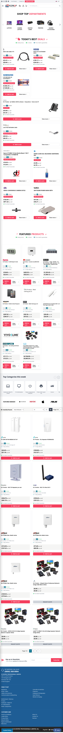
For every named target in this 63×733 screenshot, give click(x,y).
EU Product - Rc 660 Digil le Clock (10, 261)
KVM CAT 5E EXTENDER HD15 (39, 52)
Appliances (4, 689)
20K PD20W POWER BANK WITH (43, 190)
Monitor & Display (37, 697)
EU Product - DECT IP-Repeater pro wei (11, 487)
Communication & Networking (9, 695)
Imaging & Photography (39, 693)
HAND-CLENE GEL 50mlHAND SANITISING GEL (46, 154)
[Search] (59, 5)
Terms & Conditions (6, 714)
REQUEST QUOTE (47, 602)
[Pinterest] (8, 1)
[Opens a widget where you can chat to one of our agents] (57, 730)
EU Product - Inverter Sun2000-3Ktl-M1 (31, 262)
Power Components (6, 706)
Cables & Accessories (6, 693)
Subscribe (56, 660)
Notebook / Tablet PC (6, 702)
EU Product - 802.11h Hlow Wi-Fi (41, 487)
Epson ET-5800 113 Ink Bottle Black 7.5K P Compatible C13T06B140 (15, 154)
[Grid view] (50, 409)
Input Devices (36, 695)
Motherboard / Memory (7, 699)
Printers (3, 701)
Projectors (35, 691)
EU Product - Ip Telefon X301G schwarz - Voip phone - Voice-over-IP (21, 102)
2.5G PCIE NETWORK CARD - (10, 127)
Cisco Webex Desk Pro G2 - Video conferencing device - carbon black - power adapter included (31, 347)
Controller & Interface (38, 689)
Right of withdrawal (6, 722)
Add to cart (10, 69)
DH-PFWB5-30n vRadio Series (40, 535)
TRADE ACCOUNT (30, 1)
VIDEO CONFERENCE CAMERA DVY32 (14, 190)
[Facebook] (1, 1)
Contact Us (21, 1)
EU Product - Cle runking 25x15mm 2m (11, 346)
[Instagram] (4, 1)
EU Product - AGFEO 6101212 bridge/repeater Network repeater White (13, 631)
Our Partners (14, 1)
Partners (34, 718)
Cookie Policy (4, 716)
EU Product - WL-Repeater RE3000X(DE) (43, 439)
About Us (34, 714)
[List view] (46, 409)
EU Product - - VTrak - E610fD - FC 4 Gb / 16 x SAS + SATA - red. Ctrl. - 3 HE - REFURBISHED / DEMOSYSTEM (51, 263)
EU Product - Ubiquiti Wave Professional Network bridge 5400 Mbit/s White (46, 583)
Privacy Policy (4, 718)
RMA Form (4, 723)
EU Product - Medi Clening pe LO (30, 303)
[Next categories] (58, 377)
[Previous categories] (55, 377)
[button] (26, 6)
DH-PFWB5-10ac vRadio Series (9, 583)
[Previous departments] (3, 24)
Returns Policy (5, 720)
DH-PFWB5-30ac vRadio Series (9, 535)
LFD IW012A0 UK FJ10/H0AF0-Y (7, 77)
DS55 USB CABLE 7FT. (8, 51)
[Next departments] (60, 24)
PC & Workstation (5, 704)
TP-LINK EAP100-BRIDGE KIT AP (9, 439)
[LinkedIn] (6, 1)
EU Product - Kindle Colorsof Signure (11, 303)
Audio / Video (4, 691)
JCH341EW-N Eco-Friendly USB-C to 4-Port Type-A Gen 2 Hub (51, 304)
